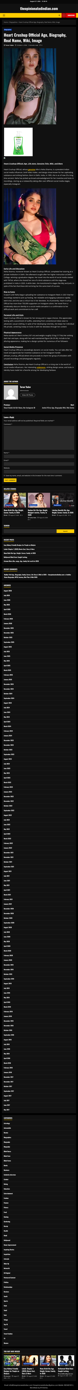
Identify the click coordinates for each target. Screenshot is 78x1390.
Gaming (6, 1217)
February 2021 (8, 899)
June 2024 (7, 712)
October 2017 (8, 1086)
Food (5, 1212)
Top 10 (6, 1324)
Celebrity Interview (10, 1175)
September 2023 (9, 754)
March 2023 (7, 782)
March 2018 (7, 1063)
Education (7, 1189)
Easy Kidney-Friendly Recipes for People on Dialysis (20, 545)
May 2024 (7, 717)
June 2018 (7, 1049)
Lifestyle (6, 1259)
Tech (5, 1315)
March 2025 (7, 670)
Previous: (19, 406)
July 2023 (7, 764)
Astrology (7, 1123)
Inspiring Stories (9, 1249)
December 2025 (9, 628)
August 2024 (8, 703)
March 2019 (7, 1007)
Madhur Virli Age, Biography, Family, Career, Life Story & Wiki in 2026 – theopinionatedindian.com (34, 574)
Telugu (6, 1320)
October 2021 (8, 862)
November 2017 (8, 1082)
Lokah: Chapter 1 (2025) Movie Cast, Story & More (19, 549)
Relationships (8, 1287)
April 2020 (7, 946)
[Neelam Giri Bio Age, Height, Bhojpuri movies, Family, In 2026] (39, 500)
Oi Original (7, 1273)
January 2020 (8, 960)
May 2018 (7, 1053)
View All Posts (27, 395)
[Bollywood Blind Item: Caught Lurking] (66, 1360)
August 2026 (8, 591)
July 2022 (7, 820)
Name (6, 453)
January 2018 (8, 1072)
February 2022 (8, 843)
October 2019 (8, 974)
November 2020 (9, 913)
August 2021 (8, 871)
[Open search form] (59, 15)
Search (6, 525)
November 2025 (9, 633)
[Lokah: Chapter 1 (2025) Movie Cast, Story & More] (30, 1360)
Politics (6, 1282)
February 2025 (8, 675)
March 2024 (7, 726)
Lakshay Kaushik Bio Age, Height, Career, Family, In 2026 (62, 511)
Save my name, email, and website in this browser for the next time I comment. (34, 476)
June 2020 (7, 937)
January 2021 (8, 904)
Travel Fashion (8, 1334)
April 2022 (7, 834)
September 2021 (9, 866)
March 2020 (7, 951)
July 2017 (6, 1100)
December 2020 (9, 908)
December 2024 (9, 684)
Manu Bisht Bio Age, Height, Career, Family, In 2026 (13, 511)
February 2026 (8, 619)
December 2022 (9, 796)
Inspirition (7, 1254)
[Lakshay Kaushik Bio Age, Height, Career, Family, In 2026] (63, 500)
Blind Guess (7, 1151)
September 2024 (9, 698)
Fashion (6, 1198)
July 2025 (7, 651)
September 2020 (9, 923)
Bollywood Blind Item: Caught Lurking (15, 557)
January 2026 (8, 623)
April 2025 (7, 665)
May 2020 (7, 941)
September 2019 (9, 979)
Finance (6, 1203)
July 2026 (7, 595)
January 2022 (8, 848)
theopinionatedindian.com (39, 8)
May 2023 (7, 773)
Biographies (7, 29)
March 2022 (7, 838)
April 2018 (7, 1058)
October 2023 (8, 750)
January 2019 (8, 1016)
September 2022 (9, 810)
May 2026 (7, 605)
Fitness (6, 1207)
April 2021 (7, 890)
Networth (7, 1268)
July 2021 (7, 876)
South (5, 1296)
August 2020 (8, 927)
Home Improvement (10, 1245)
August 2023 (8, 759)
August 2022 (8, 815)
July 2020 (7, 932)
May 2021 (7, 885)
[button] (4, 15)
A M (6, 515)
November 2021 (8, 857)
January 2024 (8, 735)
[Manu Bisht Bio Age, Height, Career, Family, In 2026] (15, 500)
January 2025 (8, 679)
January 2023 (8, 792)
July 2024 (7, 707)
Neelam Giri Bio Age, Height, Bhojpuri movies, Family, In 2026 (38, 512)
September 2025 (9, 642)
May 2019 (7, 997)
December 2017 (8, 1077)
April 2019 (7, 1002)
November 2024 (9, 689)
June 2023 (7, 768)
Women (6, 1343)
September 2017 (9, 1091)
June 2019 (7, 993)
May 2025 (7, 661)
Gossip (6, 1226)
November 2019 (9, 969)
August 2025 (8, 647)
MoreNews (34, 1388)
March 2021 (7, 895)
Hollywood (7, 1240)
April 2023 (7, 778)
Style (5, 1306)
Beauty (6, 1132)
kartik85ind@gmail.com (66, 1374)
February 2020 (8, 955)
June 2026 (7, 600)
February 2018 (8, 1068)
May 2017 (6, 1110)
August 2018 (8, 1040)
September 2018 (9, 1035)
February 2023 (8, 787)
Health (6, 1231)
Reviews (6, 1292)
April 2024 (7, 721)
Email (6, 460)
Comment (8, 424)
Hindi (5, 1235)
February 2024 (8, 731)
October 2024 (8, 693)
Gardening (7, 1221)
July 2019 (7, 988)
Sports (6, 1301)
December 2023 (9, 740)
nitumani (8, 1376)
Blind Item (7, 1156)
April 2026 (7, 609)
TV (4, 1338)
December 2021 (8, 852)
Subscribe (71, 15)
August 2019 (8, 983)
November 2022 (9, 801)
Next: (58, 406)
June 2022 (7, 824)
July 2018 (7, 1044)
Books (6, 1165)
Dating (6, 1184)
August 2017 (7, 1096)
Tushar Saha (32, 517)
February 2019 (8, 1011)
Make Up (6, 1264)
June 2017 (7, 1105)
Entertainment (8, 1193)
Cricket (6, 1179)
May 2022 (7, 829)
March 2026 (7, 614)
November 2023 (9, 745)
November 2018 (8, 1025)
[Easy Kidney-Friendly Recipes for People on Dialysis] (12, 1360)
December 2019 (9, 965)
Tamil (5, 1310)
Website (7, 468)
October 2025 (8, 637)
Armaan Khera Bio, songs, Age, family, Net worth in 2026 (21, 561)
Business (6, 1170)
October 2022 (8, 806)
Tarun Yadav (10, 45)
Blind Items (7, 1161)
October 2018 (8, 1030)
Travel (5, 1329)
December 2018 (8, 1021)
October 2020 (8, 918)
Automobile (7, 1128)
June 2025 (7, 656)
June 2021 (7, 880)
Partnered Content (9, 1277)
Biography (7, 1142)
